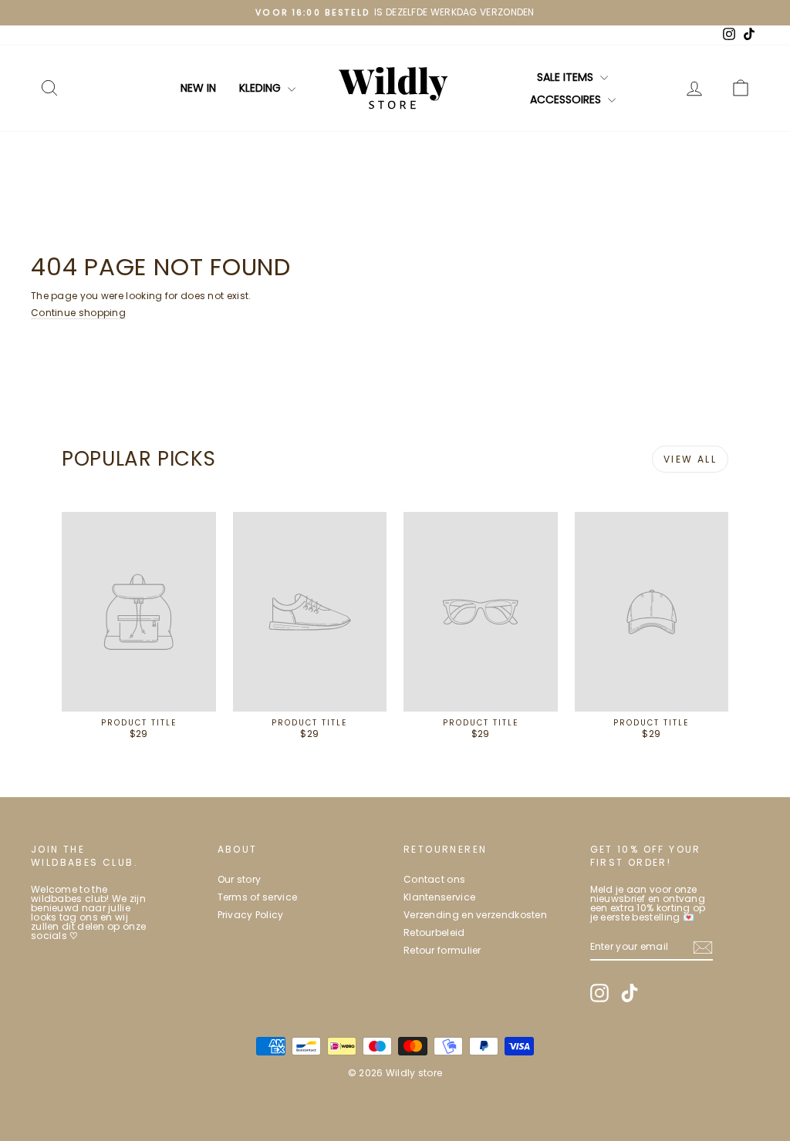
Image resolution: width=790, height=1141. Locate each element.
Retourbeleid (434, 932)
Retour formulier (442, 950)
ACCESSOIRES (567, 99)
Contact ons (434, 879)
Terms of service (258, 897)
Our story (240, 879)
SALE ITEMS (566, 77)
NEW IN (198, 88)
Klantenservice (439, 897)
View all (690, 459)
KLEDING (261, 88)
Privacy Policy (251, 914)
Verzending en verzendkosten (475, 914)
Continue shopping (78, 312)
